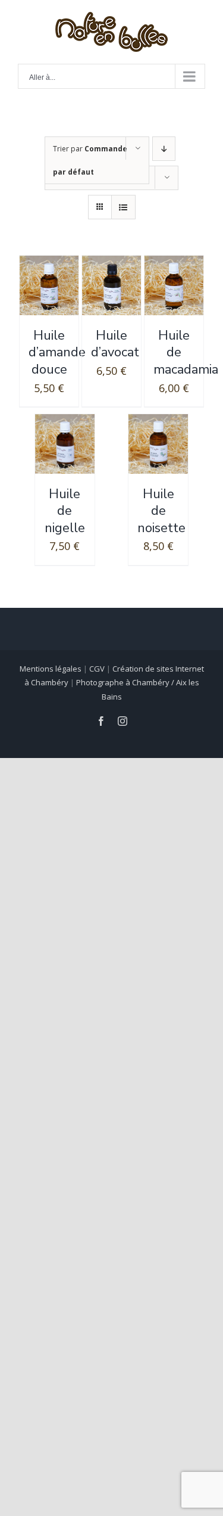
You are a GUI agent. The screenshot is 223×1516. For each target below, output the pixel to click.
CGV (97, 668)
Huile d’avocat (115, 344)
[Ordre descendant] (163, 148)
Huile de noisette (161, 511)
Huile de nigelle (65, 511)
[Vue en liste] (123, 207)
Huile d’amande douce (57, 352)
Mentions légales (50, 668)
